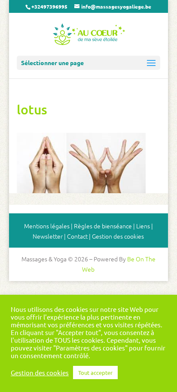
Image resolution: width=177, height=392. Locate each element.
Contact (77, 236)
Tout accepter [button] (95, 372)
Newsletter (48, 236)
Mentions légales (47, 225)
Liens (143, 225)
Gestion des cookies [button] (118, 236)
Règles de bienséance (103, 225)
